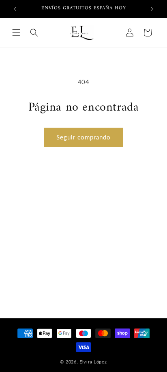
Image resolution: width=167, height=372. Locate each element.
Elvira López (93, 361)
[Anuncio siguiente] (152, 9)
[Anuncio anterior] (15, 9)
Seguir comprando (83, 137)
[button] (16, 32)
